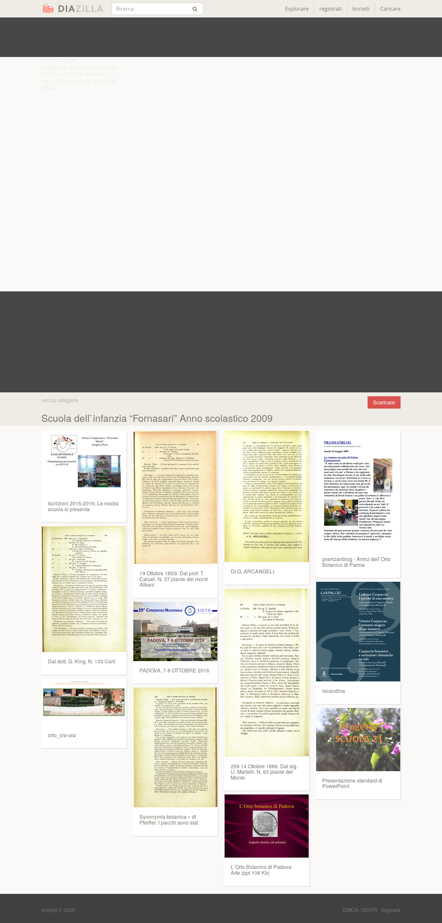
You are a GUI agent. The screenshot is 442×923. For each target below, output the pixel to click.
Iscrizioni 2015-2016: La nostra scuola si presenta (83, 506)
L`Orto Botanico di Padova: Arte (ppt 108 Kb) (262, 869)
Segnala (391, 910)
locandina (333, 690)
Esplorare (297, 8)
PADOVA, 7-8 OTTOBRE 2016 (174, 670)
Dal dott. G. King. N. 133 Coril (82, 661)
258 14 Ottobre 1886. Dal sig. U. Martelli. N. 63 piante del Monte (264, 771)
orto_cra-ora (62, 735)
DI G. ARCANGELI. (253, 571)
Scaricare (384, 402)
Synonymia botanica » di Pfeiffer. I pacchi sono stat (168, 819)
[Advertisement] (221, 37)
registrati (330, 8)
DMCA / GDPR (361, 910)
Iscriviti (361, 8)
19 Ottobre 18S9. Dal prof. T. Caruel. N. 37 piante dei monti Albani (173, 578)
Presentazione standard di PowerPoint (352, 783)
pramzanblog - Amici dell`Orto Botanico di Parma (356, 561)
